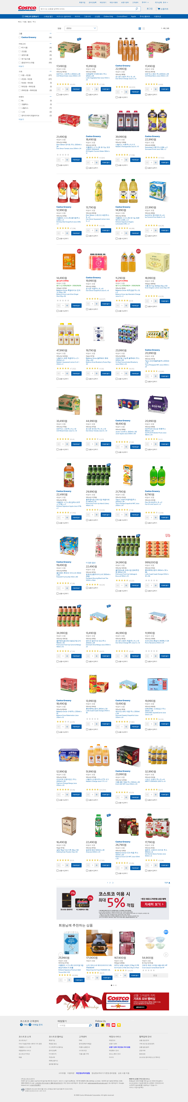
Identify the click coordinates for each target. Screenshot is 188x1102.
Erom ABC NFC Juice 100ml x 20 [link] (126, 784)
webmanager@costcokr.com (97, 1083)
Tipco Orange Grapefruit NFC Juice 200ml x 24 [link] (127, 504)
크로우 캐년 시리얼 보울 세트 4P (154, 965)
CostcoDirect (122, 16)
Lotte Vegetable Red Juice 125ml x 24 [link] (98, 79)
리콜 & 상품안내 (84, 1047)
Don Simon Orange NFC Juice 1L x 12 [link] (128, 643)
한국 (164, 2)
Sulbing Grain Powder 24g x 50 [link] (67, 852)
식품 (24, 22)
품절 (155, 975)
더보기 (21, 66)
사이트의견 (83, 1050)
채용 (20, 1057)
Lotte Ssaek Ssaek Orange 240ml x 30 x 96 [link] (157, 575)
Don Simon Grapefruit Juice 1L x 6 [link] (97, 290)
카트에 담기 (76, 89)
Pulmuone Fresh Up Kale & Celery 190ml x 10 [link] (97, 504)
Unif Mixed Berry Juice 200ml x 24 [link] (156, 76)
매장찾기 (62, 1021)
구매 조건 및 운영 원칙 (146, 1044)
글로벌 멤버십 (53, 1064)
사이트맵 (62, 1073)
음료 (29, 22)
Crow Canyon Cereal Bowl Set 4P (153, 968)
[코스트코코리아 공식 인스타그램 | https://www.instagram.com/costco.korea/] (108, 1026)
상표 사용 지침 (123, 1073)
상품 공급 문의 (144, 1040)
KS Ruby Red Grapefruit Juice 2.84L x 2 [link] (68, 223)
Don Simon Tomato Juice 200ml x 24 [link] (68, 148)
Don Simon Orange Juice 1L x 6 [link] (126, 79)
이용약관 (70, 1073)
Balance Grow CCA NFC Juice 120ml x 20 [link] (128, 858)
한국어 (144, 2)
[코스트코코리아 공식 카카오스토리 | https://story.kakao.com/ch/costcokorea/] (119, 1026)
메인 (19, 22)
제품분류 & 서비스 (25, 1050)
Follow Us (100, 1021)
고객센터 (83, 1036)
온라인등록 (52, 1050)
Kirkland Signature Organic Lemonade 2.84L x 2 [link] (125, 223)
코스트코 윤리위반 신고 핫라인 (149, 1057)
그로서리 (87, 16)
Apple (133, 16)
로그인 (150, 8)
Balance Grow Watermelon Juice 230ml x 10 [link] (67, 716)
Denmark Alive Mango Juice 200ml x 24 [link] (98, 646)
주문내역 (52, 1057)
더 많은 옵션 (91, 563)
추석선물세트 (145, 16)
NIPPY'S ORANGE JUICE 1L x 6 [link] (155, 781)
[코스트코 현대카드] (112, 918)
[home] (27, 8)
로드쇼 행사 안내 (114, 1054)
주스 (34, 22)
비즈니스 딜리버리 (64, 16)
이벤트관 (157, 16)
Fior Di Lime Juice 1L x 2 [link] (153, 504)
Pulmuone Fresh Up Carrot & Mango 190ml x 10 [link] (68, 646)
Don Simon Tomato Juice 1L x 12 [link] (96, 431)
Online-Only (108, 16)
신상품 (97, 16)
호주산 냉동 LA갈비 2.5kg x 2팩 (126, 965)
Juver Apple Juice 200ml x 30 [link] (126, 434)
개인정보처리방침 (83, 1073)
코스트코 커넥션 (24, 1054)
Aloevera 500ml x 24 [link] (93, 852)
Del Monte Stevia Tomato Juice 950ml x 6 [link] (155, 855)
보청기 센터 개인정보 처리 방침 (119, 1047)
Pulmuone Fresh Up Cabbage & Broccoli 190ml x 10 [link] (126, 575)
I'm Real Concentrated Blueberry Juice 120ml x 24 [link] (127, 363)
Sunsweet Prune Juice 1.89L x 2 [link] (155, 149)
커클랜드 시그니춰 (25, 1047)
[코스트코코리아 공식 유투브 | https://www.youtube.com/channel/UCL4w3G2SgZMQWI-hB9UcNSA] (114, 1026)
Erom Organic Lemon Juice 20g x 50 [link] (157, 288)
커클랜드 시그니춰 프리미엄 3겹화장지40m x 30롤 (70, 966)
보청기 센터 (113, 1044)
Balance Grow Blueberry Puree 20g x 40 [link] (98, 363)
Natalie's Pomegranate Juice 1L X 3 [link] (127, 146)
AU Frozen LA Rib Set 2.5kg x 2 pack (126, 968)
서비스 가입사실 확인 (136, 1087)
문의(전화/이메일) (85, 1044)
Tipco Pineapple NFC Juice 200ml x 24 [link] (157, 366)
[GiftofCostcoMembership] (112, 1009)
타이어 (77, 16)
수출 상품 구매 (84, 1054)
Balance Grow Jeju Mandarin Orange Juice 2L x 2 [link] (128, 295)
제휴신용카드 (53, 1061)
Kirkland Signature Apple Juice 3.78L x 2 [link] (68, 507)
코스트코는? (23, 1040)
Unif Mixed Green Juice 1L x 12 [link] (66, 431)
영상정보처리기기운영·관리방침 (104, 1073)
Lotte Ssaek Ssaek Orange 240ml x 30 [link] (98, 712)
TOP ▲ (167, 883)
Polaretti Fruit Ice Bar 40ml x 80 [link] (67, 577)
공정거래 (142, 1050)
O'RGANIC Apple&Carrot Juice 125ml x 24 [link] (155, 714)
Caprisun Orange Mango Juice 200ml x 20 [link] (66, 784)
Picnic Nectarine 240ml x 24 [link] (154, 643)
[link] (69, 61)
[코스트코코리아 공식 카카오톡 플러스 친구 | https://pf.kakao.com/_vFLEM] (103, 1026)
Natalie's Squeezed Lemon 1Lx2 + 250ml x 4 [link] (67, 363)
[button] (138, 9)
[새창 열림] (23, 1090)
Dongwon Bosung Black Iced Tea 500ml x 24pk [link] (97, 579)
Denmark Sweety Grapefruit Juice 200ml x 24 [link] (127, 716)
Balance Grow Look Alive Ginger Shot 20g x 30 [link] (67, 295)
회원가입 (52, 1040)
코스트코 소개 (25, 1036)
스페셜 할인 (48, 16)
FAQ (80, 1040)
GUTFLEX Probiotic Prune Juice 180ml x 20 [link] (155, 434)
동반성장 (142, 1054)
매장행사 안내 (114, 1050)
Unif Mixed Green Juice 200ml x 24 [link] (68, 76)
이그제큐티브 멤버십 (56, 1047)
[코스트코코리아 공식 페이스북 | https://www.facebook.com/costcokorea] (97, 1026)
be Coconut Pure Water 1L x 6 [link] (155, 217)
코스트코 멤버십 (56, 1036)
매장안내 (112, 1040)
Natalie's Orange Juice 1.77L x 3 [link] (96, 781)
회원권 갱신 (53, 1044)
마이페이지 (52, 1054)
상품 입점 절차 (144, 1047)
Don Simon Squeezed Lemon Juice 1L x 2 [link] (98, 220)
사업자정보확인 (35, 1085)
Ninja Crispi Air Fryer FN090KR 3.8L (98, 970)
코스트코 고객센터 (29, 1021)
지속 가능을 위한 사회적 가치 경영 (30, 1044)
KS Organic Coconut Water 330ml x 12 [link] (98, 152)
